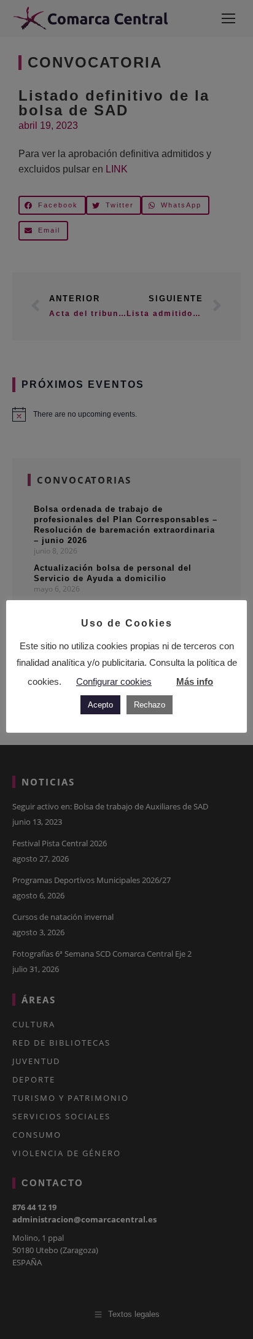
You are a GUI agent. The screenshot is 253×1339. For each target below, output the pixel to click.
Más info (194, 681)
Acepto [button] (100, 704)
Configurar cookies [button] (114, 681)
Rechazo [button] (149, 704)
